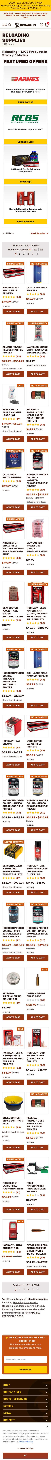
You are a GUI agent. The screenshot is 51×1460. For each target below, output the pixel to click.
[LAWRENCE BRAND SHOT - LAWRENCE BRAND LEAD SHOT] (38, 332)
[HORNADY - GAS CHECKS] (14, 726)
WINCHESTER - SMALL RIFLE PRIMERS (11, 290)
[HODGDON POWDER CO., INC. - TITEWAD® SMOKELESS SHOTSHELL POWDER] (14, 658)
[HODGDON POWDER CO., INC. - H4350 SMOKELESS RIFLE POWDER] (14, 786)
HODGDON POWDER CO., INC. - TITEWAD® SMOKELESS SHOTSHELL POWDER (13, 680)
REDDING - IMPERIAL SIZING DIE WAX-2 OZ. (12, 996)
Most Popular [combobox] (38, 233)
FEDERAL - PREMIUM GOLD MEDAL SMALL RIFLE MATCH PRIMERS (35, 1124)
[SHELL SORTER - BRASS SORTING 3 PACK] (14, 1103)
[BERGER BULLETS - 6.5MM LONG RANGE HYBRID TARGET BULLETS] (14, 851)
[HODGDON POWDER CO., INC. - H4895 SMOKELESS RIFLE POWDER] (38, 913)
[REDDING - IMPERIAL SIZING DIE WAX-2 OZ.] (14, 979)
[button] (4, 24)
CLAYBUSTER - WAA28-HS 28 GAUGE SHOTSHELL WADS (13, 612)
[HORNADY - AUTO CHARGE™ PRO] (14, 1230)
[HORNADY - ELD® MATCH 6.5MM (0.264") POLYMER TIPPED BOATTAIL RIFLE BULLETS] (38, 593)
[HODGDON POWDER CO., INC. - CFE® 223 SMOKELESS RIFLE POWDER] (14, 913)
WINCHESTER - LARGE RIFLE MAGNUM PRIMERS (13, 1186)
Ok (25, 1455)
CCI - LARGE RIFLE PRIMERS (37, 289)
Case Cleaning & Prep (30, 1306)
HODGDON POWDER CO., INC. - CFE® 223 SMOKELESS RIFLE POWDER (13, 932)
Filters (10, 233)
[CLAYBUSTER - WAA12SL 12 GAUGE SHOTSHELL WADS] (38, 528)
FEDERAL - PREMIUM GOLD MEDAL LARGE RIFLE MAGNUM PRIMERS (35, 415)
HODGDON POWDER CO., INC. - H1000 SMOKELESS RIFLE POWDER (37, 804)
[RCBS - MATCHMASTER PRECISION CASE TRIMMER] (38, 1168)
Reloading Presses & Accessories (19, 1309)
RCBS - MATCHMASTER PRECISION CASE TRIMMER (36, 1187)
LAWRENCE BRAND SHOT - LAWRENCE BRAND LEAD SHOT (37, 350)
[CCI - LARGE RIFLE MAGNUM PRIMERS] (38, 658)
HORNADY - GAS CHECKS (11, 742)
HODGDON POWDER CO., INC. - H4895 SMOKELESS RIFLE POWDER (37, 932)
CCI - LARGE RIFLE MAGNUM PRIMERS (37, 674)
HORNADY (30, 1312)
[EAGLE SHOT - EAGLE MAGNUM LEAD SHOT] (14, 395)
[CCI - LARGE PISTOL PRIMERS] (14, 460)
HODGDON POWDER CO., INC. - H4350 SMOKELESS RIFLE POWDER (13, 804)
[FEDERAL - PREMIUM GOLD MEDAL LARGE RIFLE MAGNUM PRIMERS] (38, 395)
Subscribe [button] (25, 1369)
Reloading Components (25, 1302)
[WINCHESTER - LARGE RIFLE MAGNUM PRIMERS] (14, 1168)
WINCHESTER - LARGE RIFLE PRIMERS (35, 744)
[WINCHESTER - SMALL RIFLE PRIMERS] (14, 273)
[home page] (25, 25)
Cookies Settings (25, 1448)
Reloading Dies (10, 1306)
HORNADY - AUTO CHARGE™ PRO (12, 1246)
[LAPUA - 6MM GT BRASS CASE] (38, 979)
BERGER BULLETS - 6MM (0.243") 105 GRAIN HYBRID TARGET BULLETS (37, 1249)
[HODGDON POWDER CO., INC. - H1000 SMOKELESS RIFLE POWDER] (38, 786)
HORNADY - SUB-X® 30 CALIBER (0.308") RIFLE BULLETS (36, 1057)
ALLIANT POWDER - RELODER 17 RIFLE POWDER (13, 350)
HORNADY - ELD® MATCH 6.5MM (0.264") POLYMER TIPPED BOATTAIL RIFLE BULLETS (37, 614)
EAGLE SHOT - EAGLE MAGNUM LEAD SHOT (12, 412)
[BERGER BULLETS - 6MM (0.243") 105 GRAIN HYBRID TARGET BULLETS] (38, 1230)
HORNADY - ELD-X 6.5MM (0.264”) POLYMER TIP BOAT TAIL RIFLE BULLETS (13, 1058)
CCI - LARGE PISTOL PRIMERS (12, 476)
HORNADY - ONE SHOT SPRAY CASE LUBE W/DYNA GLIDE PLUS (37, 870)
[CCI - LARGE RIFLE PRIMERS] (38, 273)
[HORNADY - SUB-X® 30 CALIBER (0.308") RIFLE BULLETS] (38, 1038)
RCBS (20, 1316)
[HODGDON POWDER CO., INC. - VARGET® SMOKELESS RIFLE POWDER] (38, 460)
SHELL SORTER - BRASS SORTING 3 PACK (13, 1121)
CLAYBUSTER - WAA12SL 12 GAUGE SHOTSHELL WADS (37, 547)
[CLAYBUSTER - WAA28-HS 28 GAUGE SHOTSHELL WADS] (14, 593)
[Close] (47, 1426)
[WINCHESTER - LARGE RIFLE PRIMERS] (38, 726)
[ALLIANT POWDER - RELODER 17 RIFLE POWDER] (14, 332)
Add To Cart (13, 311)
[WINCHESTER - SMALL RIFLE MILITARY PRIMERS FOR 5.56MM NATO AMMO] (14, 528)
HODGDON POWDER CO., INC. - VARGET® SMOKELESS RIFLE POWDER (37, 480)
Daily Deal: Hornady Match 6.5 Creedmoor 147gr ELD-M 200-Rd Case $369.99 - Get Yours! (25, 15)
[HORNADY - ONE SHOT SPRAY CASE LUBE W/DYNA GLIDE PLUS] (38, 851)
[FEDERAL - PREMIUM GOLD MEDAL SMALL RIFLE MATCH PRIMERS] (38, 1103)
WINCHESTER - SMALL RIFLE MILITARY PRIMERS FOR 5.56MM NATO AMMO (13, 548)
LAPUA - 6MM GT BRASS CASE (36, 995)
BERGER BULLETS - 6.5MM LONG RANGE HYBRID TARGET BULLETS (13, 870)
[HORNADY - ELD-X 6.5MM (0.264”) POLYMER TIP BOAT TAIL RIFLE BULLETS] (14, 1038)
